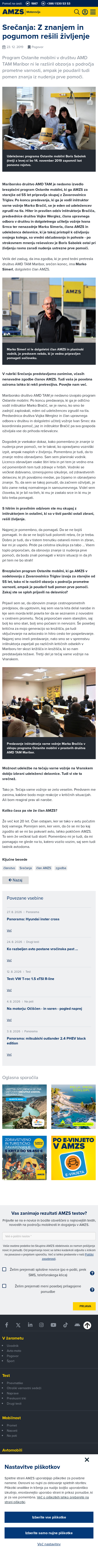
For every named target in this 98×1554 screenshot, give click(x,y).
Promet (12, 1425)
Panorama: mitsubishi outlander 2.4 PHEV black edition (46, 1041)
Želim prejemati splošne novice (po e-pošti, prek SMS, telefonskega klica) (48, 1272)
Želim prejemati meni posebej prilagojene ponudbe (48, 1289)
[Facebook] (6, 1325)
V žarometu (12, 1338)
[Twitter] (18, 1325)
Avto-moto (14, 1350)
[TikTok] (65, 1325)
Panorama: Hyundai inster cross (33, 919)
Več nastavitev (49, 1543)
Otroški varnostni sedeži (24, 1388)
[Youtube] (53, 1325)
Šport (10, 1361)
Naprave (13, 1393)
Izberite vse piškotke (49, 1517)
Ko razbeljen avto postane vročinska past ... (42, 949)
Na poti (12, 1435)
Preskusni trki (16, 1398)
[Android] (77, 1325)
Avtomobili (12, 1450)
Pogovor (13, 1356)
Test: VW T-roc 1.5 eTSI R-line (30, 978)
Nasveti (12, 1430)
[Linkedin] (30, 1325)
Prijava (85, 1306)
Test (6, 1375)
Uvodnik (12, 1345)
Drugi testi (14, 1403)
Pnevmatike (15, 1383)
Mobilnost (11, 1418)
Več (9, 930)
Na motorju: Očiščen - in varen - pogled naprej (44, 1008)
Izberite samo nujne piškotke (49, 1533)
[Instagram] (41, 1325)
